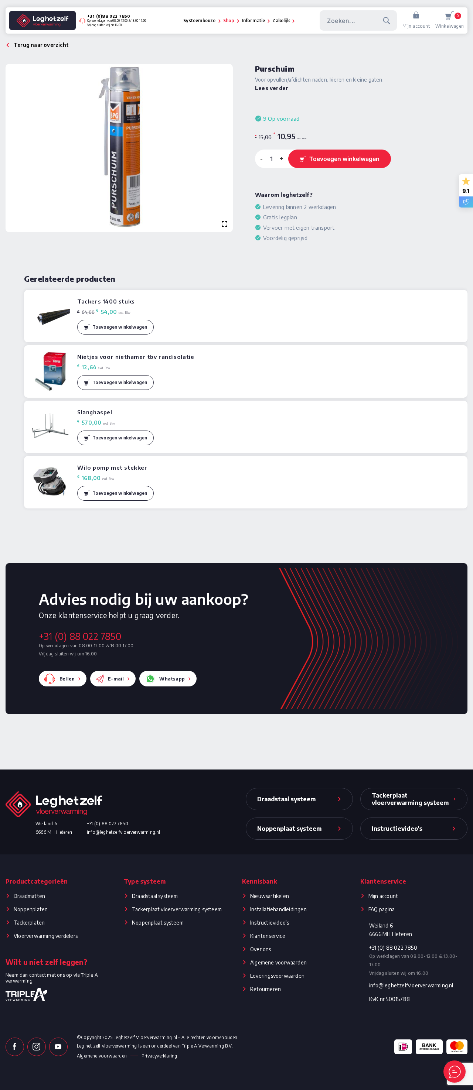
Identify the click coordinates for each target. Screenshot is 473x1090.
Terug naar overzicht (41, 45)
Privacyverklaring (159, 1056)
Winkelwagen (449, 21)
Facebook (15, 1047)
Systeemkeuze (199, 20)
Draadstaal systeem (155, 896)
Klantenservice (267, 936)
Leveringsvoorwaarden (277, 976)
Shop (229, 20)
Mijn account (416, 26)
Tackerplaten (29, 922)
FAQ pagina (381, 909)
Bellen (67, 679)
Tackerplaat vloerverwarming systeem (177, 909)
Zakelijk (280, 20)
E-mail (116, 679)
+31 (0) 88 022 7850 (80, 636)
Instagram (36, 1047)
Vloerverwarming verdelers (46, 936)
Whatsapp (172, 679)
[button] (115, 327)
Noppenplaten (31, 909)
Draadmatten (29, 896)
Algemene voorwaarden (278, 962)
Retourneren (265, 989)
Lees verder (271, 88)
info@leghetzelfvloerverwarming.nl (123, 832)
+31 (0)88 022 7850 (108, 16)
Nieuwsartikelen (269, 896)
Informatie (253, 20)
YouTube (58, 1047)
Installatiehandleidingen (278, 909)
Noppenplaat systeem (158, 922)
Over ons (260, 949)
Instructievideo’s (269, 922)
